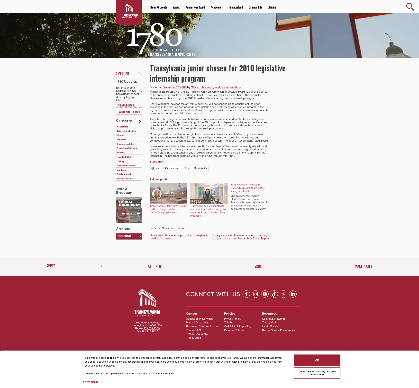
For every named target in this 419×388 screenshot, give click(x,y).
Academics (217, 7)
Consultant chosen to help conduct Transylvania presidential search (179, 236)
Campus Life (255, 7)
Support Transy (125, 178)
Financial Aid (236, 7)
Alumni (272, 7)
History (120, 161)
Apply (50, 266)
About (176, 7)
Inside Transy (270, 326)
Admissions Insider (126, 131)
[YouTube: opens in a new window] (265, 294)
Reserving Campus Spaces (202, 326)
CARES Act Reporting (237, 326)
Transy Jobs (193, 337)
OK (317, 360)
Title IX (228, 322)
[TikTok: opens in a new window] (274, 294)
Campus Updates (125, 144)
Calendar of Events (273, 318)
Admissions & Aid (195, 7)
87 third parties (110, 373)
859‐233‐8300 (152, 328)
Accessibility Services (199, 318)
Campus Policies (234, 330)
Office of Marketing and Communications (216, 87)
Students (121, 170)
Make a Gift (364, 266)
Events (120, 152)
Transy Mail (269, 322)
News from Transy (173, 228)
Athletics (121, 139)
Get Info (154, 266)
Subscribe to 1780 (129, 112)
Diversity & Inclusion (127, 148)
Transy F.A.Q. (193, 330)
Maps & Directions (197, 322)
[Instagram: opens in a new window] (255, 294)
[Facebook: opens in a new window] (246, 294)
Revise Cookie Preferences (278, 330)
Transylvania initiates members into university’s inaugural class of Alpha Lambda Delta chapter (240, 236)
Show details (90, 381)
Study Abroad (124, 174)
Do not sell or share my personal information (317, 373)
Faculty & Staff (124, 157)
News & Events (158, 7)
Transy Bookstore (197, 334)
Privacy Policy (232, 318)
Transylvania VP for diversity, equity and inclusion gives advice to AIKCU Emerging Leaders (168, 209)
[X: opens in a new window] (283, 294)
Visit (258, 266)
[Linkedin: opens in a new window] (293, 294)
